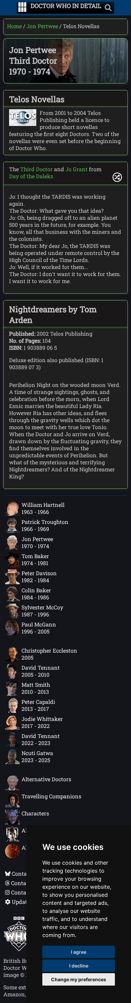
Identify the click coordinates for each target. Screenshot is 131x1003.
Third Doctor (36, 169)
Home (14, 25)
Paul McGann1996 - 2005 (38, 628)
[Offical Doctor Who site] (19, 949)
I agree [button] (78, 952)
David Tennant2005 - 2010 (40, 671)
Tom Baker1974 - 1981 (35, 559)
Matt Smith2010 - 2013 (35, 688)
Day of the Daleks (31, 176)
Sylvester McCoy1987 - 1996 (42, 611)
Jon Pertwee (42, 25)
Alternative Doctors (46, 779)
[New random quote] (117, 177)
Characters (35, 813)
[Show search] (108, 8)
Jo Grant (77, 169)
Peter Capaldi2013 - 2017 (38, 705)
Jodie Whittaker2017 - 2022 (42, 722)
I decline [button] (78, 965)
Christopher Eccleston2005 (49, 654)
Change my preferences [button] (78, 979)
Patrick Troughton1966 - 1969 (45, 525)
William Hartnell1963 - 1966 (42, 508)
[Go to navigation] (22, 8)
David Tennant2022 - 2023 (40, 739)
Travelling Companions (51, 796)
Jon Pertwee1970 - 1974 (37, 542)
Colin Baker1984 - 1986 (36, 594)
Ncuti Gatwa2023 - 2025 (37, 756)
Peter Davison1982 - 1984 (39, 577)
